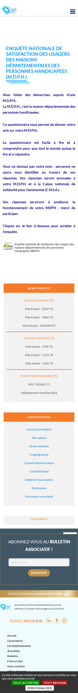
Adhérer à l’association (39, 479)
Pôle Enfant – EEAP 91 (39, 308)
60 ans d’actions (39, 446)
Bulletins (12, 656)
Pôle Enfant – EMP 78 (39, 346)
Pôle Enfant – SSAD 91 (39, 317)
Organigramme (39, 454)
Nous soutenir (16, 666)
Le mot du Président (39, 429)
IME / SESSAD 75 (39, 384)
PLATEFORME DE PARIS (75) (39, 376)
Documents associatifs (39, 496)
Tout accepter (25, 682)
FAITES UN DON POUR (35, 593)
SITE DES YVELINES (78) (39, 338)
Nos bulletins (39, 518)
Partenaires (39, 488)
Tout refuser (55, 682)
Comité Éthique (39, 471)
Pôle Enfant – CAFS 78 (39, 355)
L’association (15, 640)
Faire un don (15, 661)
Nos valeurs (39, 437)
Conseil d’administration (39, 463)
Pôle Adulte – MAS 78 (39, 363)
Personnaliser (39, 688)
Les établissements (19, 645)
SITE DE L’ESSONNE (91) (39, 300)
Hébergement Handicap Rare (39, 392)
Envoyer (39, 572)
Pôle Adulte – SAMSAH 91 (39, 325)
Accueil (11, 635)
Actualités (13, 651)
